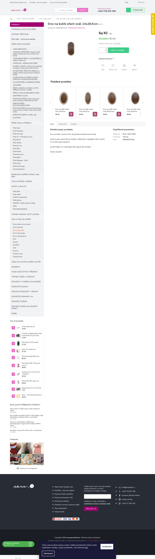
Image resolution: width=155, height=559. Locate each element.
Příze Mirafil (17, 152)
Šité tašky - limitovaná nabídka (23, 39)
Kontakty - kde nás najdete (38, 2)
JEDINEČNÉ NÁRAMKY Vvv (22, 296)
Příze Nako (16, 149)
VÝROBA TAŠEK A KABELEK (23, 277)
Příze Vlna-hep (18, 134)
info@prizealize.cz (128, 487)
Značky (14, 313)
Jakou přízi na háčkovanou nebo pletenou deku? (25, 409)
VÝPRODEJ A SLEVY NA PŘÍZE (23, 29)
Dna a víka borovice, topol (22, 224)
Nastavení (48, 553)
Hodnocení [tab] (62, 124)
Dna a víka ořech (18, 230)
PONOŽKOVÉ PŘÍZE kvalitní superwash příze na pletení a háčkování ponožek (26, 100)
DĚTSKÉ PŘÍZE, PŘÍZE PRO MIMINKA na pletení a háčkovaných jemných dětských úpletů (26, 73)
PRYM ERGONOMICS (20, 209)
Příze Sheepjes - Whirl (20, 160)
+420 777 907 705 (128, 503)
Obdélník (16, 245)
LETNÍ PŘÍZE (17, 85)
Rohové (15, 251)
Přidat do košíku (117, 50)
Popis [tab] (52, 124)
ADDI (15, 206)
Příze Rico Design (19, 166)
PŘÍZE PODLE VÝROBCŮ (21, 123)
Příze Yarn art (17, 146)
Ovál (14, 248)
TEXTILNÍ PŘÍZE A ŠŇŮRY (21, 181)
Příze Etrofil (17, 140)
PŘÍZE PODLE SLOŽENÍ (20, 44)
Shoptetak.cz (101, 541)
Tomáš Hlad (90, 541)
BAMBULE (15, 267)
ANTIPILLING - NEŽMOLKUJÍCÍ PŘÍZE (25, 63)
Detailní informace (105, 58)
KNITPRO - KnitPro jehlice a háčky (24, 203)
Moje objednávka (61, 508)
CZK (126, 2)
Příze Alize (16, 128)
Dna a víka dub (18, 227)
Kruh (14, 239)
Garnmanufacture (19, 169)
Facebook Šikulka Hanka (131, 495)
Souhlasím (107, 546)
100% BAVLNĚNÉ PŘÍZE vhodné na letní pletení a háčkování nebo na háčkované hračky (26, 54)
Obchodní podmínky (62, 501)
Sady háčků (17, 194)
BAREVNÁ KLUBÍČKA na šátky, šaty (24, 115)
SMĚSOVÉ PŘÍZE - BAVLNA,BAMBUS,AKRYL (21, 104)
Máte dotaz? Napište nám (18, 2)
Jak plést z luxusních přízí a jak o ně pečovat (26, 430)
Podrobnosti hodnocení (76, 28)
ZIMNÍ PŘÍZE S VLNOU (20, 96)
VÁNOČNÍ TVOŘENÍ (19, 301)
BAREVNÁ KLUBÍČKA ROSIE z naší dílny (25, 175)
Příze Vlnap (17, 163)
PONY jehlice (17, 200)
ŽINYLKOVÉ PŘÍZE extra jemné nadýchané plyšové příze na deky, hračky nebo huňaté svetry (27, 110)
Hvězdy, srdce (17, 254)
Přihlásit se (91, 509)
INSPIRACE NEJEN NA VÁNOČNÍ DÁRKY (24, 307)
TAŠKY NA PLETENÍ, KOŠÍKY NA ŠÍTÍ (26, 262)
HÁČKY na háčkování (20, 197)
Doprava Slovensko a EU (64, 497)
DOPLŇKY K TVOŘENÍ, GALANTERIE (26, 282)
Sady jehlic (16, 191)
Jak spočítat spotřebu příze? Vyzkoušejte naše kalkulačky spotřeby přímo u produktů (26, 416)
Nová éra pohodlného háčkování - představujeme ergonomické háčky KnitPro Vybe (25, 423)
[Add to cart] (71, 114)
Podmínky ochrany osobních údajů (67, 505)
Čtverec (15, 242)
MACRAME (16, 118)
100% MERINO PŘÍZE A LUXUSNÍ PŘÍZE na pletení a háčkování (27, 59)
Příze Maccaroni (18, 154)
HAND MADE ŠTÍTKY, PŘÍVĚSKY (24, 272)
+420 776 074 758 (128, 491)
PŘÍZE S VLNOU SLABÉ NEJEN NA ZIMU (26, 93)
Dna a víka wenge (19, 233)
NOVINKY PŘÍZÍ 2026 (19, 34)
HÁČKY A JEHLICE (18, 186)
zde (86, 547)
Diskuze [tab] (74, 124)
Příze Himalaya (18, 131)
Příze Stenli (16, 157)
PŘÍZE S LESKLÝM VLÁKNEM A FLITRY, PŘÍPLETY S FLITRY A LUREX (25, 89)
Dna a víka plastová (19, 236)
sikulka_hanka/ (127, 499)
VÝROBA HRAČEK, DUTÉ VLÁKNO (25, 214)
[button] (50, 102)
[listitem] (63, 102)
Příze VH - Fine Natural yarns (22, 137)
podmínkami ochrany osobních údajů (97, 503)
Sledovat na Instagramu (28, 468)
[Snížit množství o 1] (107, 51)
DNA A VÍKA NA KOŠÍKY (21, 219)
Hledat (83, 10)
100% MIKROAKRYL (20, 49)
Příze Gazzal (17, 143)
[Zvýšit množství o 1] (107, 49)
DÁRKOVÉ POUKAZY (19, 286)
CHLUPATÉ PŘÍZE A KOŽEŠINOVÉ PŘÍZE (26, 82)
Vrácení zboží (59, 512)
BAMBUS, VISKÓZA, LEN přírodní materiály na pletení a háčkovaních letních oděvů (27, 67)
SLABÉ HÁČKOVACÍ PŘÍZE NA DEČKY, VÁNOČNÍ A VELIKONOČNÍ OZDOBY (26, 78)
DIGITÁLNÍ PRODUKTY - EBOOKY (24, 291)
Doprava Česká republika (58, 2)
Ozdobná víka (17, 257)
